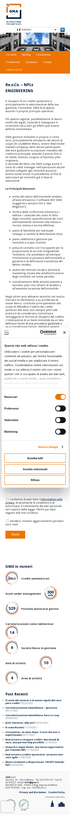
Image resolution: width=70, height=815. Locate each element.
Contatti (47, 62)
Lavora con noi (14, 69)
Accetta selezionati (35, 469)
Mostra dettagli (48, 446)
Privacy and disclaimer (32, 792)
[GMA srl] (13, 24)
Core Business (43, 54)
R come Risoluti (14, 727)
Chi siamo (11, 54)
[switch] (60, 409)
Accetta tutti (35, 458)
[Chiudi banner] (64, 332)
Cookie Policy (56, 792)
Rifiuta (35, 480)
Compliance (31, 62)
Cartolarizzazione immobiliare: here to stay (32, 715)
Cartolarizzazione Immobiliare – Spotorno (31, 707)
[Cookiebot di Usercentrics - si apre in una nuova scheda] (41, 332)
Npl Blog (26, 54)
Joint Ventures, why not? (20, 722)
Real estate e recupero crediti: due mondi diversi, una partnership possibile (32, 741)
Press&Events (13, 62)
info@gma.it (31, 782)
